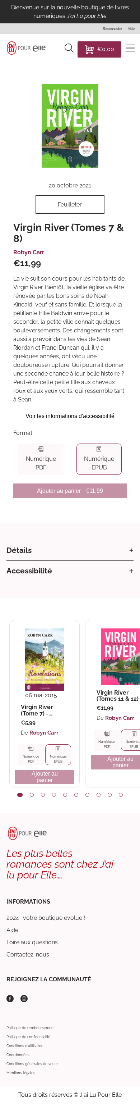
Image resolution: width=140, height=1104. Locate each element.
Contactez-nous (27, 954)
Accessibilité (29, 570)
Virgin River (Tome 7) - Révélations (37, 710)
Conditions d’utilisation (24, 1046)
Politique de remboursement (30, 1028)
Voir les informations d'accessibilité (70, 416)
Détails (19, 550)
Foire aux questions (32, 942)
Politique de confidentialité (28, 1037)
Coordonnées (17, 1055)
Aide (12, 930)
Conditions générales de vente (32, 1064)
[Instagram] (24, 998)
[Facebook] (10, 998)
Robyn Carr (28, 252)
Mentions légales (20, 1073)
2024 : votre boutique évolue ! (45, 917)
